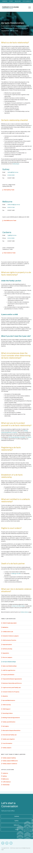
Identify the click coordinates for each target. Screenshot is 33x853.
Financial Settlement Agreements (12, 679)
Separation (5, 653)
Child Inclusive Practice (9, 640)
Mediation (5, 627)
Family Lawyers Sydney (9, 758)
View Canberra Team (9, 252)
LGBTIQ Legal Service (8, 670)
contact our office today (18, 606)
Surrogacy (5, 726)
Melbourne (18, 1)
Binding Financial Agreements (11, 717)
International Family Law (9, 734)
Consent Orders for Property (10, 691)
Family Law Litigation (8, 739)
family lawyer (16, 163)
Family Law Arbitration (8, 722)
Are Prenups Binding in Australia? (16, 437)
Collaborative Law (7, 631)
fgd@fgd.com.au (12, 235)
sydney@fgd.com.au (13, 172)
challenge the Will (15, 573)
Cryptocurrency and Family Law (11, 687)
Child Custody (6, 704)
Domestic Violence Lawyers (10, 636)
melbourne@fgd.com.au (14, 204)
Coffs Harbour (27, 1)
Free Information (7, 743)
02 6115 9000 (11, 238)
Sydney (11, 1)
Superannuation (7, 644)
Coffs (16, 829)
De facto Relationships (9, 661)
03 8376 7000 (11, 207)
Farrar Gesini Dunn (17, 848)
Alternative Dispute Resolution (11, 730)
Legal (2, 849)
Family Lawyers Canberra (9, 763)
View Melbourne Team (10, 220)
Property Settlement (8, 674)
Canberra (4, 1)
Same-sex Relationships (9, 666)
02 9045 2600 (11, 175)
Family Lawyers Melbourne (10, 760)
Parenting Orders (7, 713)
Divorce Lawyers (7, 657)
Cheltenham (5, 784)
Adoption (5, 696)
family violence (24, 612)
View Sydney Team (9, 189)
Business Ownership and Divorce (12, 683)
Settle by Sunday (7, 648)
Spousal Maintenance (8, 700)
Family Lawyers (6, 747)
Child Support (6, 709)
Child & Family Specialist (9, 623)
